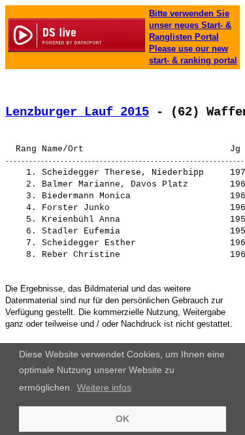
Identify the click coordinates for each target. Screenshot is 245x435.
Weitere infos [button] (104, 387)
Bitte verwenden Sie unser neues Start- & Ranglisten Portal (190, 25)
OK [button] (122, 418)
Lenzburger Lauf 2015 (77, 112)
